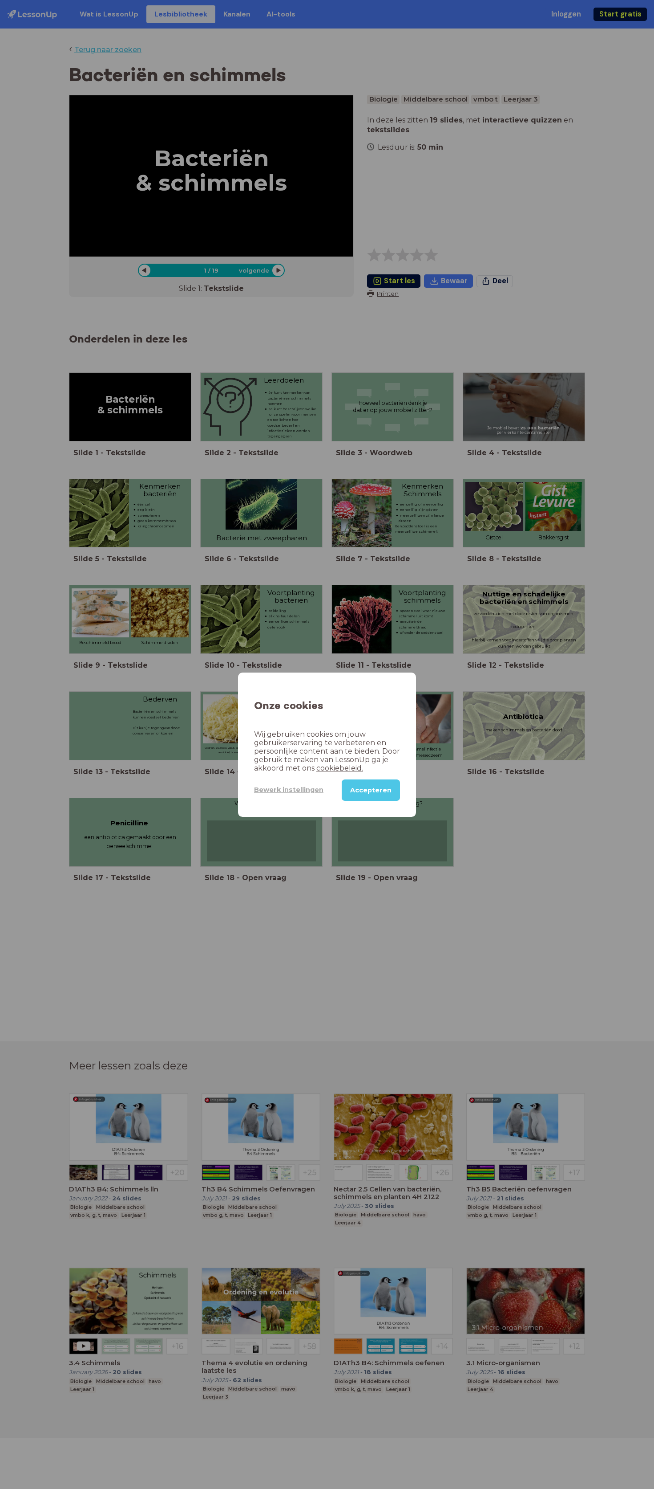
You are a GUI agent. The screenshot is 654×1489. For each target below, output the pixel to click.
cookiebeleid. (339, 767)
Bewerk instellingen (288, 790)
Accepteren (371, 790)
